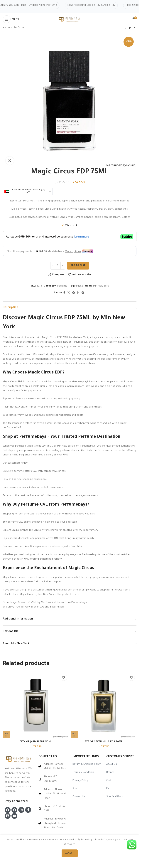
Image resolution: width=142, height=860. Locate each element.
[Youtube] (14, 816)
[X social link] (68, 293)
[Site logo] (70, 19)
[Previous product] (125, 28)
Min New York (101, 286)
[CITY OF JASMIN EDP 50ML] (36, 705)
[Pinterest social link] (73, 293)
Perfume (19, 27)
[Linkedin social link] (78, 293)
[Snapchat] (14, 810)
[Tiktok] (28, 810)
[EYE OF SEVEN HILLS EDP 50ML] (104, 705)
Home (6, 27)
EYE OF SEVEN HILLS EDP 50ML (103, 741)
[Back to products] (130, 28)
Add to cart (78, 265)
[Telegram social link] (82, 293)
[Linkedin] (8, 816)
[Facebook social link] (64, 293)
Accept (69, 853)
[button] (6, 734)
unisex (79, 286)
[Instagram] (21, 810)
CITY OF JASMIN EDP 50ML (36, 741)
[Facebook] (8, 810)
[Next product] (134, 28)
